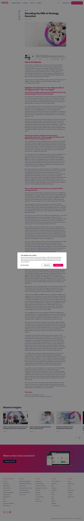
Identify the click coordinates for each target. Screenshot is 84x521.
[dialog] (42, 260)
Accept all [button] (58, 265)
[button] (25, 265)
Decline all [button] (47, 265)
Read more (27, 261)
